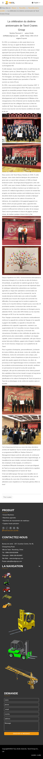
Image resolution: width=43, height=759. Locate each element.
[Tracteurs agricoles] (7, 590)
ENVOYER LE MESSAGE (21, 733)
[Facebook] (3, 528)
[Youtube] (14, 528)
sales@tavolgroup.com (14, 561)
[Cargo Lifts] (21, 622)
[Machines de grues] (21, 676)
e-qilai (39, 755)
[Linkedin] (10, 528)
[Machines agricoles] (7, 575)
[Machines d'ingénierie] (7, 605)
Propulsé (24, 38)
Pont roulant (7, 497)
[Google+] (7, 528)
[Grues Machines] (7, 597)
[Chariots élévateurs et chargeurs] (21, 649)
